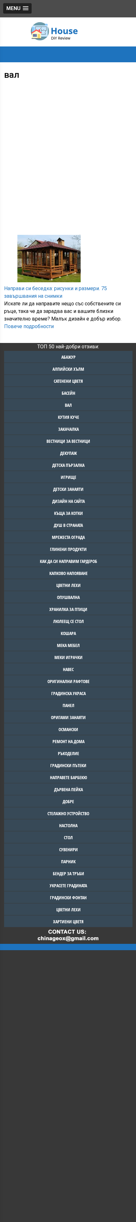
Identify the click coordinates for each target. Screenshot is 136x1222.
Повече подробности (29, 326)
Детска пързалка (68, 465)
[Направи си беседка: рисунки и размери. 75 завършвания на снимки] (49, 278)
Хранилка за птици (68, 609)
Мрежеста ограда (68, 537)
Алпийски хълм (68, 369)
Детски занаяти (68, 489)
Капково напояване (68, 573)
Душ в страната (68, 525)
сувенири (68, 849)
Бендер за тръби (68, 874)
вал (68, 405)
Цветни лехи (68, 585)
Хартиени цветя (68, 922)
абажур (68, 357)
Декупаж (68, 453)
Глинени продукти (68, 549)
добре (68, 801)
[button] (17, 8)
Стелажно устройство (68, 813)
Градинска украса (68, 693)
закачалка (68, 429)
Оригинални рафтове (68, 681)
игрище (68, 477)
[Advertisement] (68, 151)
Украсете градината (68, 886)
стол (68, 837)
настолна (68, 825)
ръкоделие (68, 753)
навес (68, 669)
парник (68, 861)
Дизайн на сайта (68, 501)
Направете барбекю (68, 777)
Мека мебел (68, 645)
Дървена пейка (68, 789)
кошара (68, 633)
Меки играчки (68, 657)
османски (68, 729)
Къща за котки (68, 513)
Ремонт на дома (68, 741)
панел (68, 705)
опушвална (68, 597)
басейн (68, 393)
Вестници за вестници (68, 441)
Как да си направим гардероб (68, 561)
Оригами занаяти (68, 717)
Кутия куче (68, 417)
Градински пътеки (68, 765)
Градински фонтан (68, 898)
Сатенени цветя (68, 381)
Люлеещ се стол (68, 621)
